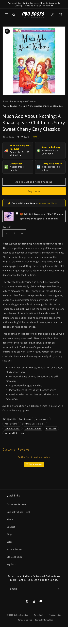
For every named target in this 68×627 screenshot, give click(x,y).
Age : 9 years (11, 423)
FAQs (9, 534)
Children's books (33, 428)
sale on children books (16, 433)
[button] (6, 14)
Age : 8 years (42, 419)
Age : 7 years (25, 419)
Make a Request (15, 549)
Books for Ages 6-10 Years (22, 101)
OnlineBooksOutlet (22, 615)
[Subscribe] (57, 589)
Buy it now (34, 191)
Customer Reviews (16, 504)
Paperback (51, 428)
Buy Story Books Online (33, 423)
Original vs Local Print (18, 511)
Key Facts (12, 564)
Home (5, 101)
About (10, 519)
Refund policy (40, 615)
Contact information (44, 620)
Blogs (10, 541)
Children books (12, 428)
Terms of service (25, 620)
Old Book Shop (15, 556)
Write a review (34, 464)
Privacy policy (55, 615)
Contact (11, 526)
